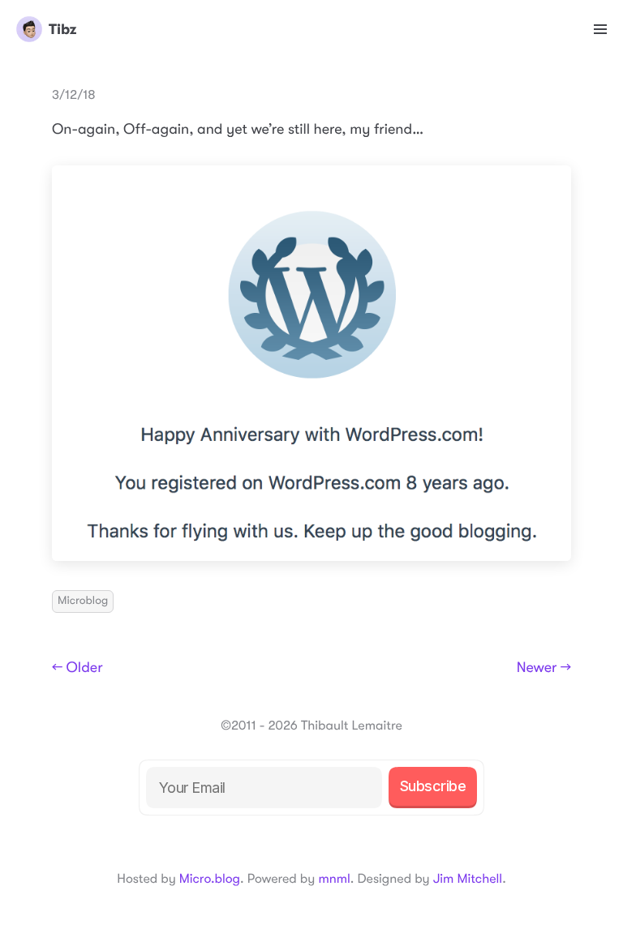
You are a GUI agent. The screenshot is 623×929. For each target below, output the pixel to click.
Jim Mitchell (467, 878)
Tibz (62, 29)
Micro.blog (209, 878)
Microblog (83, 600)
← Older (77, 668)
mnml (334, 878)
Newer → (544, 668)
